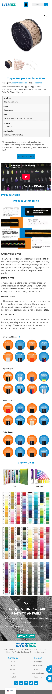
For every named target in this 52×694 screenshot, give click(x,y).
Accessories (37, 83)
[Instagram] (26, 683)
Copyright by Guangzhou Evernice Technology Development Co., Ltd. (26, 692)
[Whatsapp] (16, 683)
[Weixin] (21, 683)
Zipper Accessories (19, 83)
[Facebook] (31, 683)
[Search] (46, 4)
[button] (26, 4)
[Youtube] (36, 683)
